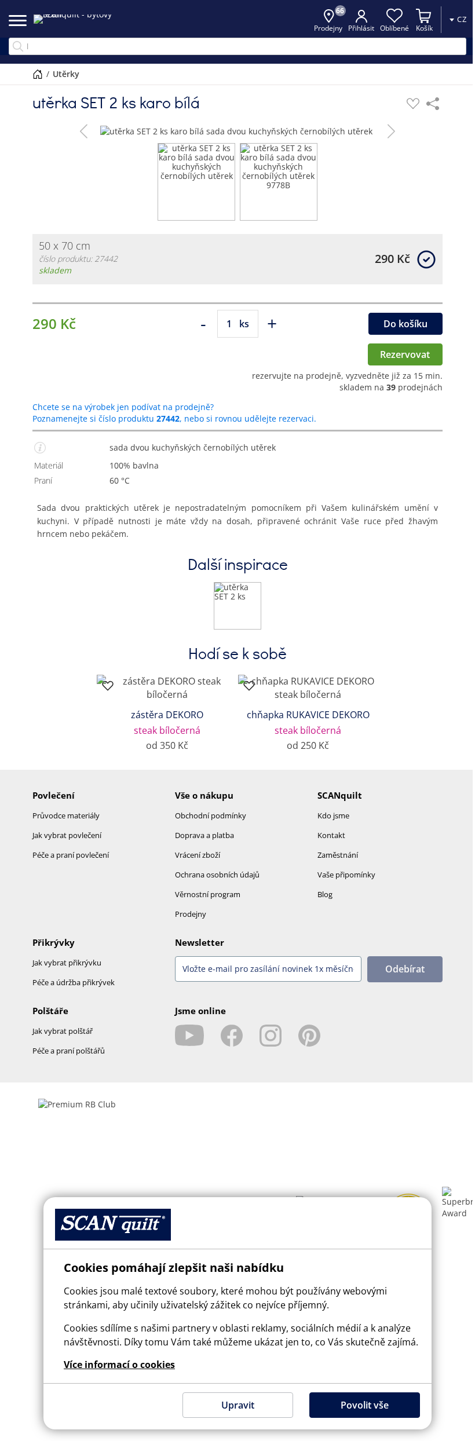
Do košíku (405, 323)
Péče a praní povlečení (70, 855)
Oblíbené (385, 28)
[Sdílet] (433, 104)
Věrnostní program (207, 894)
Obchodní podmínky (210, 815)
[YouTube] (189, 1036)
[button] (84, 131)
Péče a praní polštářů (68, 1050)
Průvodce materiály (66, 815)
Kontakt (331, 835)
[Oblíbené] (413, 103)
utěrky (65, 73)
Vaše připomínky (346, 874)
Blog (324, 894)
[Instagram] (271, 1036)
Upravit (233, 1405)
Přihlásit (352, 28)
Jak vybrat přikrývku (66, 962)
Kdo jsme (333, 815)
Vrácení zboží (197, 855)
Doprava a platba (204, 835)
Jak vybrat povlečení (66, 835)
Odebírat (405, 969)
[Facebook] (232, 1036)
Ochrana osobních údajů (217, 874)
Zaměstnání (337, 855)
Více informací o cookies (115, 1364)
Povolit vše (360, 1405)
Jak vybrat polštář (62, 1031)
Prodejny (190, 914)
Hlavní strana (37, 74)
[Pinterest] (309, 1036)
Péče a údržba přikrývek (73, 982)
